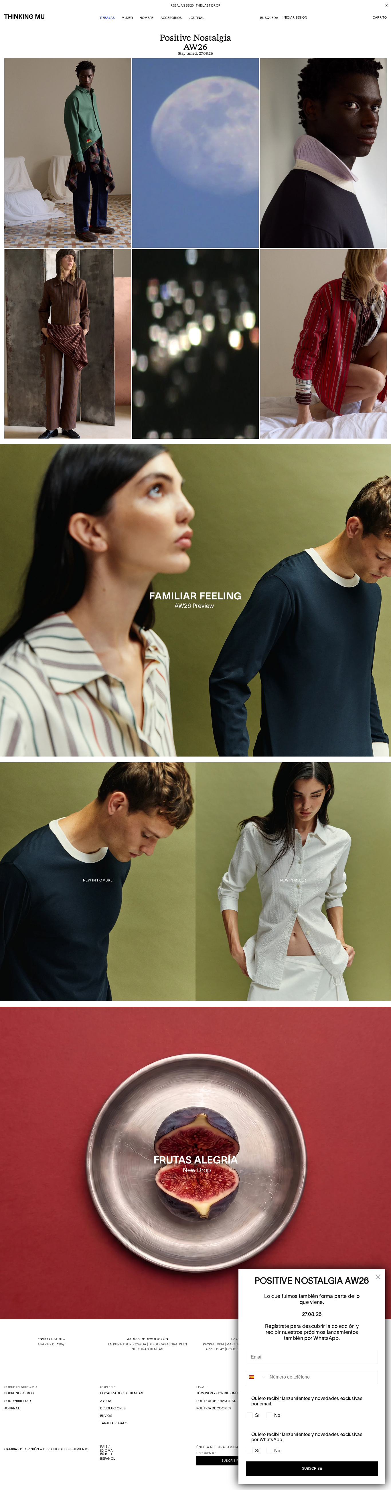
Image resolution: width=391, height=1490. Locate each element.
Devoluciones (113, 1408)
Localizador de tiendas (121, 1393)
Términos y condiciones (218, 1393)
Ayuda (106, 1401)
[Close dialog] (378, 1277)
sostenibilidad (17, 1401)
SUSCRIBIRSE (232, 1460)
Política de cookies (214, 1408)
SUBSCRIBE (312, 1469)
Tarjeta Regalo (113, 1423)
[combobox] (256, 1377)
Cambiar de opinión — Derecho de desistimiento (46, 1449)
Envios (106, 1415)
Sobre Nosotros (19, 1393)
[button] (380, 18)
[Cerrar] (384, 5)
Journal (12, 1408)
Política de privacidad (216, 1401)
